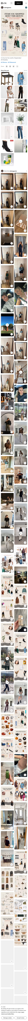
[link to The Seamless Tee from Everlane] (7, 92)
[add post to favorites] (24, 54)
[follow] (26, 7)
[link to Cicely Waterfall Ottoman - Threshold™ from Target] (7, 119)
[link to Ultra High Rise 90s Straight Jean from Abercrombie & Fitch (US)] (7, 132)
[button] (26, 3)
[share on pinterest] (10, 66)
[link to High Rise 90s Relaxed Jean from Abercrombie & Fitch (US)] (20, 132)
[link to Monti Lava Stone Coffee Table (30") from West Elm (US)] (20, 105)
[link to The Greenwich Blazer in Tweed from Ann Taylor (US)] (20, 78)
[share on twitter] (13, 66)
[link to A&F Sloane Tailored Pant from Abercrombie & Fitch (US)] (20, 92)
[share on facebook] (6, 66)
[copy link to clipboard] (17, 66)
